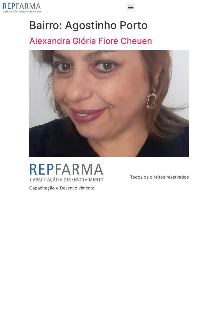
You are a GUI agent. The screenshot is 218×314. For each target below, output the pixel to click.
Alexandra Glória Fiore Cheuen (90, 41)
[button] (131, 7)
